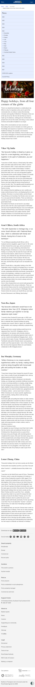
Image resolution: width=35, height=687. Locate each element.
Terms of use (5, 650)
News (2, 6)
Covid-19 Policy (6, 76)
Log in (31, 2)
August (5, 37)
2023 (3, 27)
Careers (3, 619)
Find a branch (5, 581)
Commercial (4, 554)
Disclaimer (4, 643)
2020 (3, 59)
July (5, 39)
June (5, 41)
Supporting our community (8, 623)
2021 (3, 55)
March (5, 48)
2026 (3, 17)
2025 (3, 20)
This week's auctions (7, 567)
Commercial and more (7, 592)
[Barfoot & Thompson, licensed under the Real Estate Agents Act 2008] (17, 2)
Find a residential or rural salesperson (12, 584)
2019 (3, 62)
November (6, 33)
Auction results (5, 571)
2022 (7, 6)
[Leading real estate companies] (26, 675)
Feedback (4, 626)
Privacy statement (6, 647)
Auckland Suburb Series (10, 52)
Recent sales (5, 557)
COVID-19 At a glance (7, 73)
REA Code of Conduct (7, 658)
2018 (3, 66)
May (5, 43)
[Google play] (22, 531)
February (6, 50)
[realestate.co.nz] (26, 670)
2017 (3, 69)
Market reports (5, 612)
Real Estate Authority (7, 654)
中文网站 (3, 634)
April (5, 45)
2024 (3, 24)
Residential (4, 546)
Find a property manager (8, 588)
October (6, 35)
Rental (3, 550)
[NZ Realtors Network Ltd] (8, 675)
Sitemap (3, 630)
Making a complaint (6, 661)
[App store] (16, 531)
